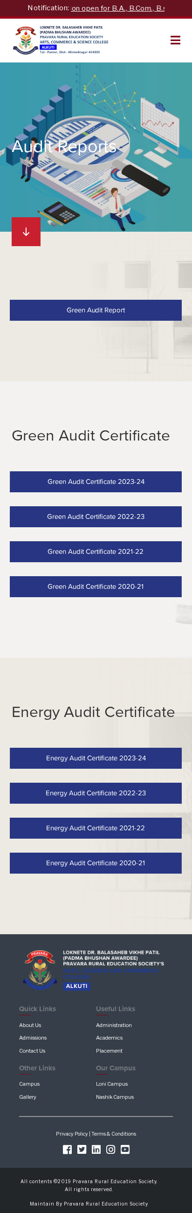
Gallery (27, 1097)
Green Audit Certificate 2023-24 (96, 481)
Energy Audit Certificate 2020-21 (96, 863)
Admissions (33, 1037)
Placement (109, 1051)
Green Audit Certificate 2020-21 (96, 586)
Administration (114, 1025)
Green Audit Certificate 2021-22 (96, 551)
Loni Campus (112, 1084)
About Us (30, 1025)
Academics (109, 1037)
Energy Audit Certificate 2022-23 (96, 792)
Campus (29, 1084)
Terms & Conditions (113, 1134)
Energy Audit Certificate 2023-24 (96, 757)
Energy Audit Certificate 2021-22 (96, 827)
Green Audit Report (96, 310)
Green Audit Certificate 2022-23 (96, 516)
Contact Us (32, 1051)
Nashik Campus (115, 1097)
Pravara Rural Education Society (106, 1203)
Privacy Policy (72, 1134)
